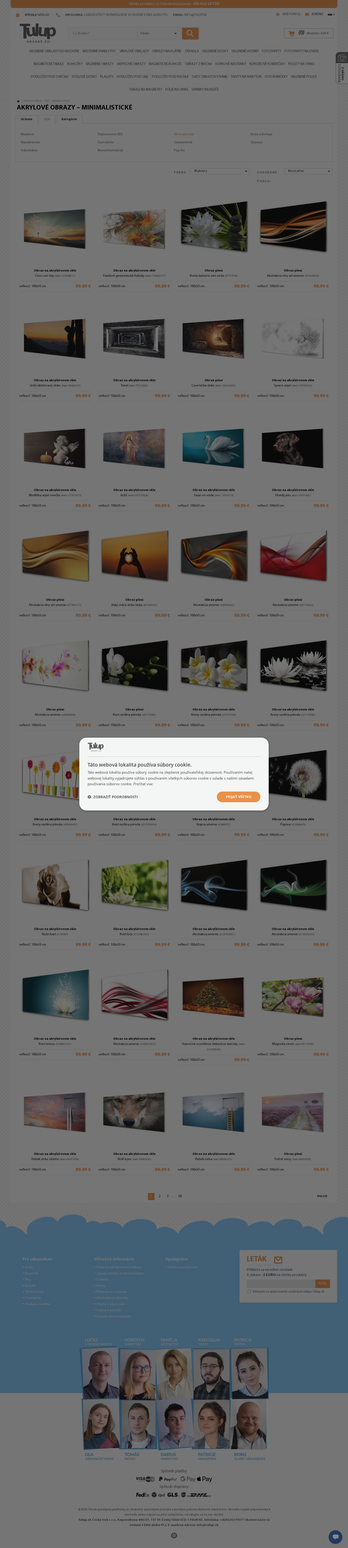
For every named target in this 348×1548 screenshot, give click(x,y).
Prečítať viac (143, 783)
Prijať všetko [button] (238, 796)
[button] (113, 796)
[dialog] (174, 773)
